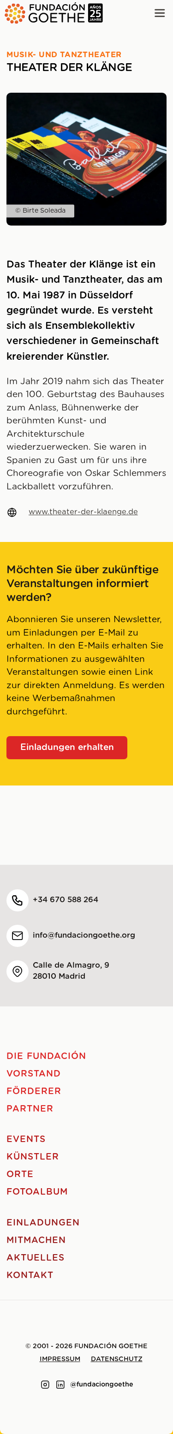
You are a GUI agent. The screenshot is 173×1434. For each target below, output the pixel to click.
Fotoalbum (37, 1192)
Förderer (33, 1091)
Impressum (60, 1359)
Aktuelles (35, 1258)
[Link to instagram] (45, 1384)
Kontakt (30, 1275)
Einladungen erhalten (67, 747)
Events (26, 1139)
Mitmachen (36, 1240)
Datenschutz (117, 1359)
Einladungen (42, 1223)
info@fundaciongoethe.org (84, 935)
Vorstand (33, 1074)
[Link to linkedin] (60, 1384)
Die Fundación (46, 1056)
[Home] (51, 13)
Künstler (32, 1157)
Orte (20, 1174)
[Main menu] (160, 13)
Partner (30, 1109)
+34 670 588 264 (65, 900)
